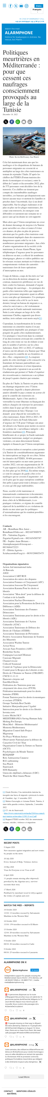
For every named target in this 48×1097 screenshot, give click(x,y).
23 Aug (31, 1045)
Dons (38, 6)
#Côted (16, 1052)
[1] (40, 318)
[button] (5, 121)
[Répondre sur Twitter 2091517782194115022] (6, 1068)
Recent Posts (11, 842)
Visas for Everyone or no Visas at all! (19, 870)
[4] (26, 470)
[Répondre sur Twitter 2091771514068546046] (6, 1036)
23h (30, 990)
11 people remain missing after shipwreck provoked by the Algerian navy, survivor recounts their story (21, 881)
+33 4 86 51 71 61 (37, 21)
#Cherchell (12, 1028)
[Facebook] (10, 6)
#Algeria (20, 1028)
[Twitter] (16, 6)
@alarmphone (18, 989)
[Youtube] (21, 6)
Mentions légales (26, 1091)
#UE (18, 1056)
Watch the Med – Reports (19, 905)
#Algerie (34, 999)
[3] (23, 431)
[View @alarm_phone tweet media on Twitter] (40, 1061)
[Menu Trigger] (4, 5)
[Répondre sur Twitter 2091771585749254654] (6, 1010)
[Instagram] (26, 6)
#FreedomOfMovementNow (28, 1032)
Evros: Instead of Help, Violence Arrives (21, 861)
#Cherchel (26, 999)
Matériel (12, 1093)
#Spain (37, 1023)
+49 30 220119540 (22, 21)
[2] (26, 356)
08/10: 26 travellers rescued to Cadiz (19, 944)
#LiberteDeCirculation (14, 1006)
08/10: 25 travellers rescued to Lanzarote (21, 952)
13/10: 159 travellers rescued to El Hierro (21, 924)
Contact (8, 1091)
